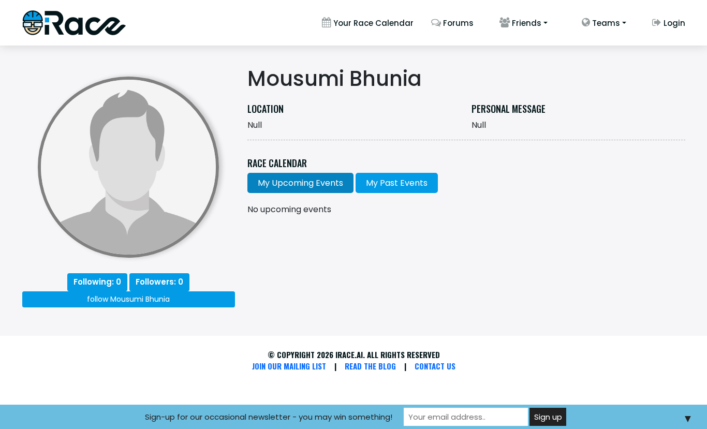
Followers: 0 (159, 281)
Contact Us (435, 366)
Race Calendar (277, 163)
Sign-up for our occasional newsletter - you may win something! (268, 416)
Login (673, 23)
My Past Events (397, 183)
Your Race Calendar (372, 23)
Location (265, 109)
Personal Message (509, 109)
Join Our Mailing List (289, 366)
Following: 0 (97, 281)
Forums (457, 23)
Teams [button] (605, 23)
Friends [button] (525, 23)
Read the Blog (370, 366)
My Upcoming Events (300, 183)
